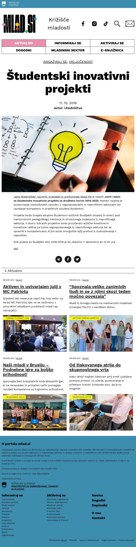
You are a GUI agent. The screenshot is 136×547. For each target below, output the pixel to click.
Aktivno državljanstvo (86, 318)
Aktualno (24, 44)
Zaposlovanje (8, 499)
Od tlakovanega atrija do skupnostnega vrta (95, 367)
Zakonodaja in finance (57, 520)
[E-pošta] (130, 23)
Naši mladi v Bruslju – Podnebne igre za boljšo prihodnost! (28, 369)
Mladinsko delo (15, 397)
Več (16, 248)
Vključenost (81, 62)
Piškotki (73, 540)
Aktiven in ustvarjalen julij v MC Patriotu (32, 289)
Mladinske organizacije (57, 499)
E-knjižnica (112, 50)
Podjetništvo (7, 529)
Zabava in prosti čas (17, 318)
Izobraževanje (8, 523)
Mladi (19, 280)
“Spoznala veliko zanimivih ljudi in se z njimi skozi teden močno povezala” (100, 291)
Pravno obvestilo (126, 540)
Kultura (5, 526)
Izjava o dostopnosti (89, 540)
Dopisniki (99, 505)
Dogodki (24, 50)
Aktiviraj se (107, 44)
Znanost (5, 514)
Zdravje (5, 508)
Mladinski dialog (54, 505)
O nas (96, 513)
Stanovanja (7, 511)
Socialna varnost (10, 502)
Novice (97, 495)
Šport (4, 532)
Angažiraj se (55, 62)
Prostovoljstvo (82, 397)
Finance (5, 517)
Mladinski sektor (68, 51)
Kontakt (98, 518)
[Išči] (117, 23)
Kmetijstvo (7, 520)
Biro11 (64, 540)
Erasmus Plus (53, 511)
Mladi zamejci (8, 505)
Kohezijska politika (56, 517)
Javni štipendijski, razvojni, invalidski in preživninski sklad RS (53, 196)
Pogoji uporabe (109, 540)
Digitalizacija (8, 535)
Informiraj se (68, 44)
